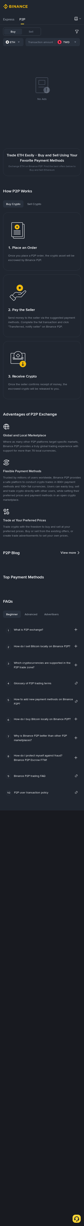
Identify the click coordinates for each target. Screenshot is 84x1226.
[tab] (8, 19)
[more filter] (77, 32)
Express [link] (8, 19)
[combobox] (13, 42)
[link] (46, 683)
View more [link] (68, 552)
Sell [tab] (31, 31)
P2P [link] (22, 19)
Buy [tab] (13, 31)
